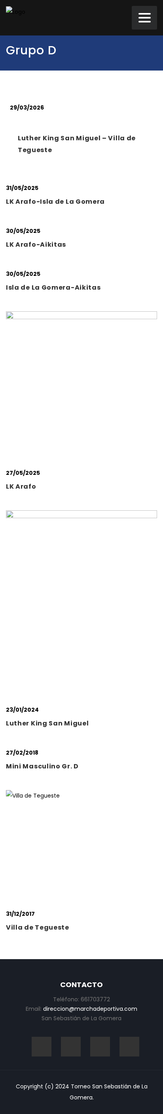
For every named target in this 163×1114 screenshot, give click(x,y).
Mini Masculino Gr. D (42, 766)
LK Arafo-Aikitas (36, 244)
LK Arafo (21, 486)
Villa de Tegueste (37, 927)
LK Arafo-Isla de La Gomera (55, 201)
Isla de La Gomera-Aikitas (53, 287)
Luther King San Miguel (47, 723)
